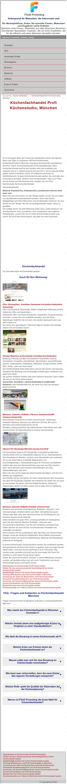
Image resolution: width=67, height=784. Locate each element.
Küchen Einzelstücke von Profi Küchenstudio (22, 583)
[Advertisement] (33, 134)
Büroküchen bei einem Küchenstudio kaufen (21, 585)
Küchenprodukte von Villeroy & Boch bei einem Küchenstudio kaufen (32, 588)
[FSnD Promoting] (34, 7)
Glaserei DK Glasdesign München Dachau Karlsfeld (25, 449)
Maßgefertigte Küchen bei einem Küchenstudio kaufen (26, 572)
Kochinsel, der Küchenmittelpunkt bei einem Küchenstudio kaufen (30, 581)
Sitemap (31, 37)
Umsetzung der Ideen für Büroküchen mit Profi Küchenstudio (28, 577)
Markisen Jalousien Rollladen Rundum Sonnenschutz (26, 507)
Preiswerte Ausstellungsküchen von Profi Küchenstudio (26, 579)
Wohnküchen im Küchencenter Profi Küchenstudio (24, 566)
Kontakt (24, 37)
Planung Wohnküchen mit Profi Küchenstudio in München (27, 575)
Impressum (6, 37)
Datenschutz (16, 37)
